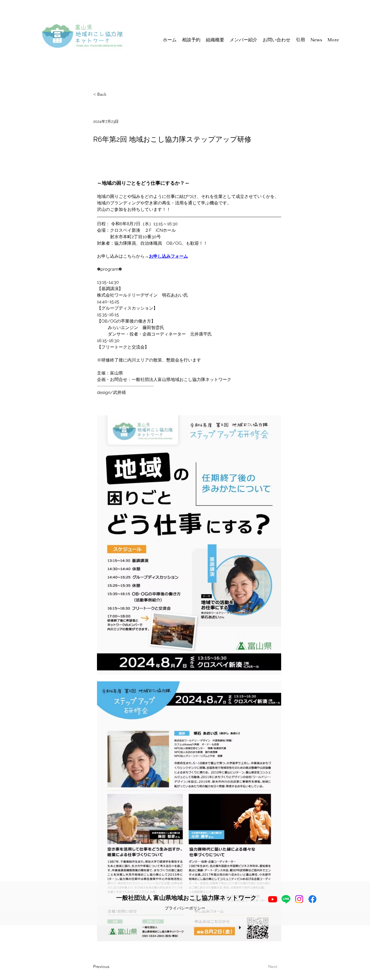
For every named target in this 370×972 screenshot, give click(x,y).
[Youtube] (272, 899)
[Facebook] (312, 899)
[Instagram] (299, 899)
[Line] (286, 899)
